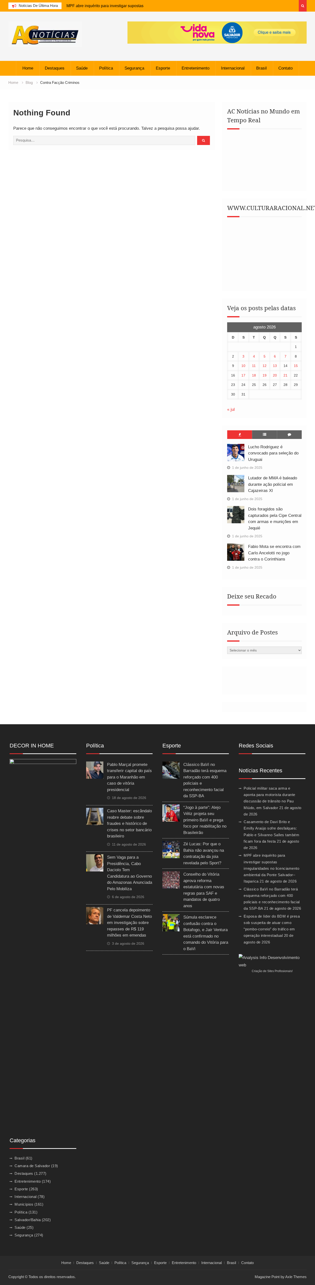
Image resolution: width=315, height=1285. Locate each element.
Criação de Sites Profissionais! (272, 971)
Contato (285, 68)
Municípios (24, 1204)
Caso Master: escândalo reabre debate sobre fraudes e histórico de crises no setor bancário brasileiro (129, 823)
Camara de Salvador (32, 1166)
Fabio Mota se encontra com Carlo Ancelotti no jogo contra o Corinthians (274, 552)
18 (254, 375)
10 (243, 366)
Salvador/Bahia (28, 1220)
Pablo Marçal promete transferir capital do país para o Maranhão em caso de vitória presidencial (129, 777)
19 (265, 375)
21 (285, 375)
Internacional (233, 68)
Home (27, 68)
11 (254, 366)
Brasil (261, 68)
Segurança (134, 68)
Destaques (54, 68)
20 (275, 375)
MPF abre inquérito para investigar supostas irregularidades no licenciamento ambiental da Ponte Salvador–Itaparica (271, 868)
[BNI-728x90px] (217, 32)
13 (275, 366)
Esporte (163, 68)
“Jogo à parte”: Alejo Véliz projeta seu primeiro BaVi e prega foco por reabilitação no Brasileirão (204, 820)
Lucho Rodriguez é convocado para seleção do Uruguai (273, 453)
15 (296, 366)
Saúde (82, 68)
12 (265, 366)
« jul (231, 409)
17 (243, 375)
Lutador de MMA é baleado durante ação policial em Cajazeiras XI (272, 484)
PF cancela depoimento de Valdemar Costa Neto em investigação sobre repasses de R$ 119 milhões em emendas (129, 923)
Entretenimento (195, 68)
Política (106, 68)
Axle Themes (296, 1277)
